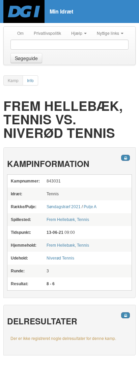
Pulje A (90, 206)
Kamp (13, 80)
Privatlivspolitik (47, 33)
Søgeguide (26, 58)
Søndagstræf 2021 (64, 206)
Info (30, 80)
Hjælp (77, 33)
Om (20, 33)
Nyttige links (108, 33)
